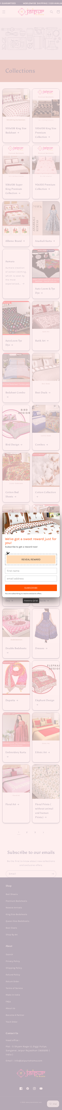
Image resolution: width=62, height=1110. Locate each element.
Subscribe (31, 587)
